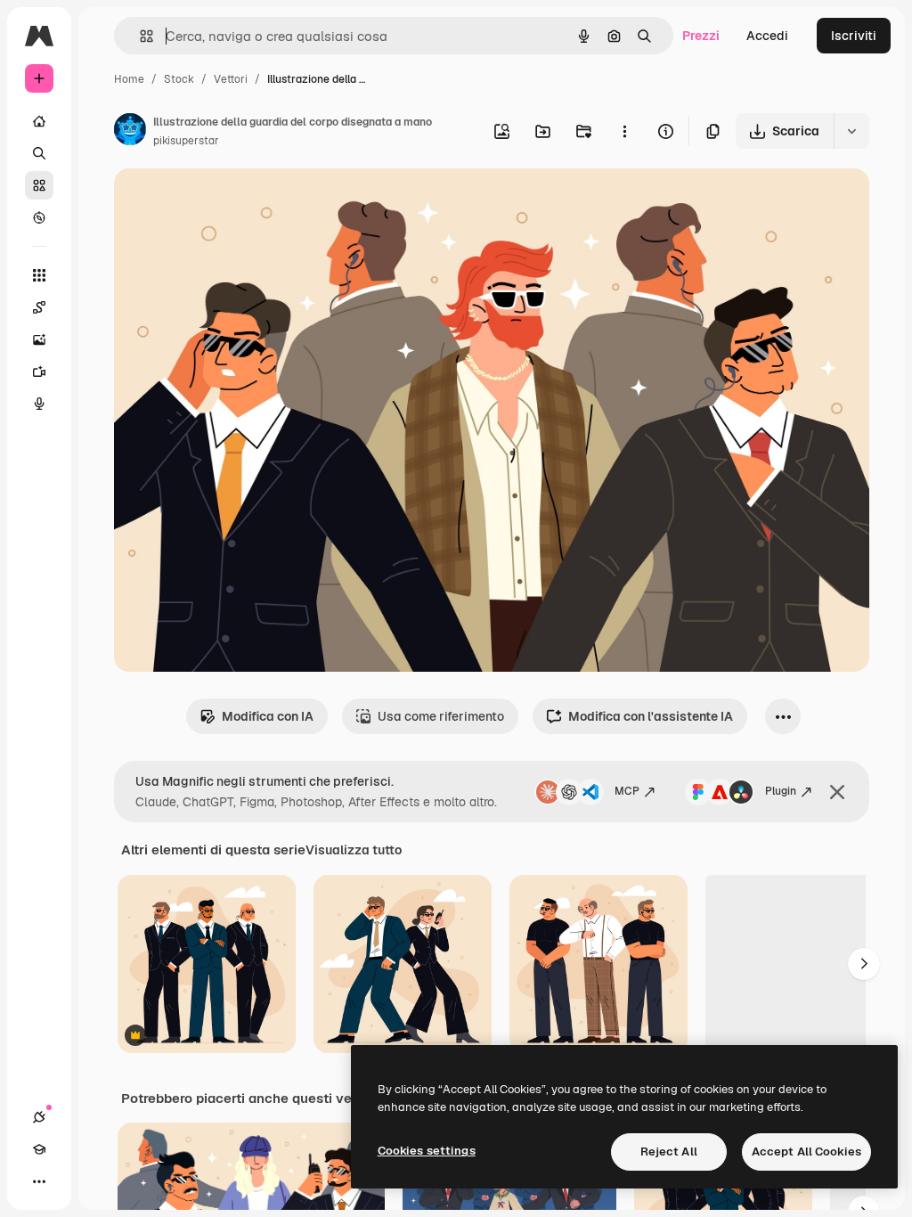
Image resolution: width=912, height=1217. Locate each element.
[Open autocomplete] (139, 36)
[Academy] (39, 1149)
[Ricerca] (39, 153)
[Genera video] (39, 371)
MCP (627, 791)
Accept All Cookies (806, 1151)
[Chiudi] (837, 792)
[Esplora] (39, 217)
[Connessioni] (39, 1117)
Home (129, 79)
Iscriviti (853, 36)
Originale (231, 202)
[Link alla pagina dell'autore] (130, 132)
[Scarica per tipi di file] (851, 131)
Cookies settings (427, 1150)
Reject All (668, 1151)
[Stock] (39, 185)
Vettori (231, 79)
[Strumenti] (39, 275)
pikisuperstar (186, 141)
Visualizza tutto (353, 850)
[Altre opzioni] (624, 131)
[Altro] (39, 1181)
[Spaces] (39, 307)
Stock (179, 79)
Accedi (767, 36)
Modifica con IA (268, 716)
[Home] (39, 121)
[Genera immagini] (39, 339)
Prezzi (701, 36)
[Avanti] (864, 964)
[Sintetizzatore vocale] (39, 403)
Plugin (780, 791)
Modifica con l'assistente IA (650, 716)
